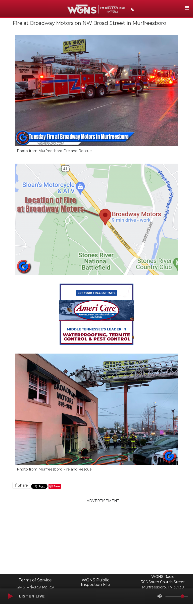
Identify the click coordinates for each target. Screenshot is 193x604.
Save (57, 486)
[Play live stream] (10, 596)
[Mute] (159, 596)
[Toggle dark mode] (132, 9)
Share (22, 485)
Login (125, 578)
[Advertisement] (102, 539)
